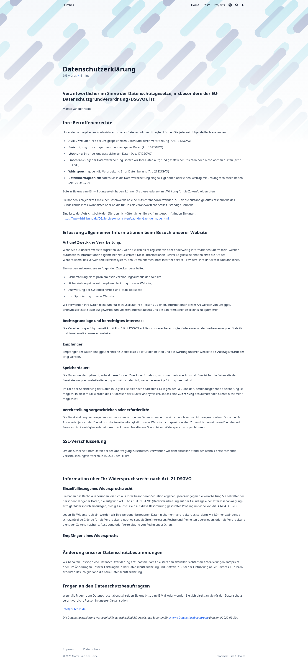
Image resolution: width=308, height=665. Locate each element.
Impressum (70, 649)
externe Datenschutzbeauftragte (189, 618)
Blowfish (241, 656)
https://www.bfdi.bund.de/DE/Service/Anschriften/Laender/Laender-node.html (116, 218)
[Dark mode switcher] (243, 5)
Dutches (68, 5)
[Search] (236, 5)
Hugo (231, 656)
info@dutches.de (74, 609)
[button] (230, 5)
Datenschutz (91, 649)
